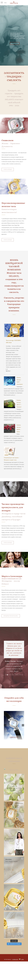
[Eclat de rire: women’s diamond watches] (14, 712)
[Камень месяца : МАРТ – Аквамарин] (9, 380)
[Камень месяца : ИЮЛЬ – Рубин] (9, 428)
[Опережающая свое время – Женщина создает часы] (9, 451)
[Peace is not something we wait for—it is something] (14, 925)
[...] (7, 369)
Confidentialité (15, 959)
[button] (2, 2)
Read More (8, 371)
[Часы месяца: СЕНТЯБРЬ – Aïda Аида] (14, 330)
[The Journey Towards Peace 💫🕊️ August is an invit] (14, 869)
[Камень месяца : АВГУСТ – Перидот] (9, 403)
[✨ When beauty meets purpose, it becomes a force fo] (14, 842)
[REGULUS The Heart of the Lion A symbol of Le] (14, 897)
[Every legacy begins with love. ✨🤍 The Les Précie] (14, 814)
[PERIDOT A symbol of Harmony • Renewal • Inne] (14, 787)
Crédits (22, 959)
